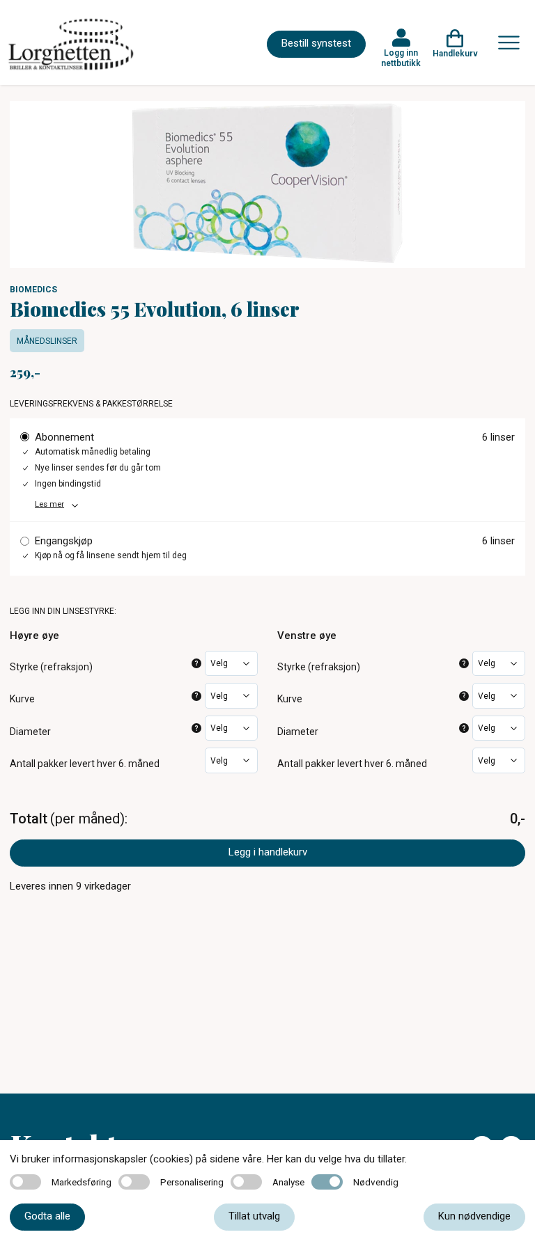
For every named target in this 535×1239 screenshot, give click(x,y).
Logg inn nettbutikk (401, 58)
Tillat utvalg (254, 1216)
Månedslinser (47, 341)
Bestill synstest (316, 43)
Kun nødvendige (474, 1216)
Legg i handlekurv (267, 852)
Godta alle (47, 1216)
